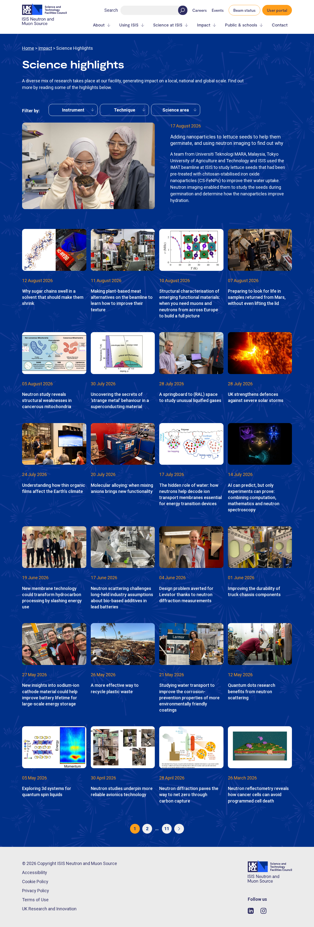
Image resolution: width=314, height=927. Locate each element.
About (99, 25)
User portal (277, 10)
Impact (203, 25)
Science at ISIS (167, 25)
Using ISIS (128, 25)
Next (179, 829)
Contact (280, 25)
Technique (124, 110)
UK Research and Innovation (49, 908)
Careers (199, 10)
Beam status (244, 10)
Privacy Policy (35, 890)
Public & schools (241, 25)
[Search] (182, 10)
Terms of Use (35, 899)
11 (166, 828)
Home (28, 48)
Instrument (73, 110)
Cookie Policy (35, 881)
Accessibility (34, 872)
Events (218, 10)
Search (111, 10)
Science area (175, 110)
